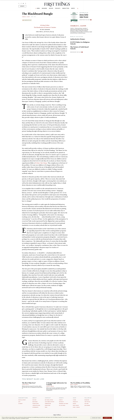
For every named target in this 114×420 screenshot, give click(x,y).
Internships (35, 407)
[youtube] (23, 3)
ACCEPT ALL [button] (107, 417)
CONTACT (48, 397)
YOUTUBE (86, 403)
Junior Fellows (36, 405)
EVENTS (61, 397)
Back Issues (76, 405)
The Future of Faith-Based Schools (79, 48)
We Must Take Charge (41, 163)
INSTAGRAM (87, 405)
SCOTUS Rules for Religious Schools (80, 43)
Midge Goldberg (74, 384)
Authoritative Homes (77, 39)
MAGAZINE (44, 8)
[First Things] (57, 4)
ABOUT (35, 397)
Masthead (35, 401)
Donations (47, 405)
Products (75, 401)
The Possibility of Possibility (80, 383)
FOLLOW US (87, 397)
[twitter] (18, 3)
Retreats (61, 401)
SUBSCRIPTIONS (23, 397)
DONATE (22, 6)
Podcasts (57, 8)
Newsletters (65, 8)
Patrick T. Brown (50, 386)
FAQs (46, 407)
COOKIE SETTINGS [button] (96, 417)
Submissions (48, 403)
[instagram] (25, 3)
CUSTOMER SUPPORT (49, 401)
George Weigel (25, 384)
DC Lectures (62, 405)
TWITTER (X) (87, 401)
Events (73, 8)
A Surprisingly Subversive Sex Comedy (56, 384)
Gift (19, 401)
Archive (51, 8)
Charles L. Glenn (26, 16)
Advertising (36, 403)
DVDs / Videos (76, 407)
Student (20, 403)
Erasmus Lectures (63, 403)
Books (74, 403)
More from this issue (85, 19)
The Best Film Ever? (29, 383)
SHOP (74, 397)
